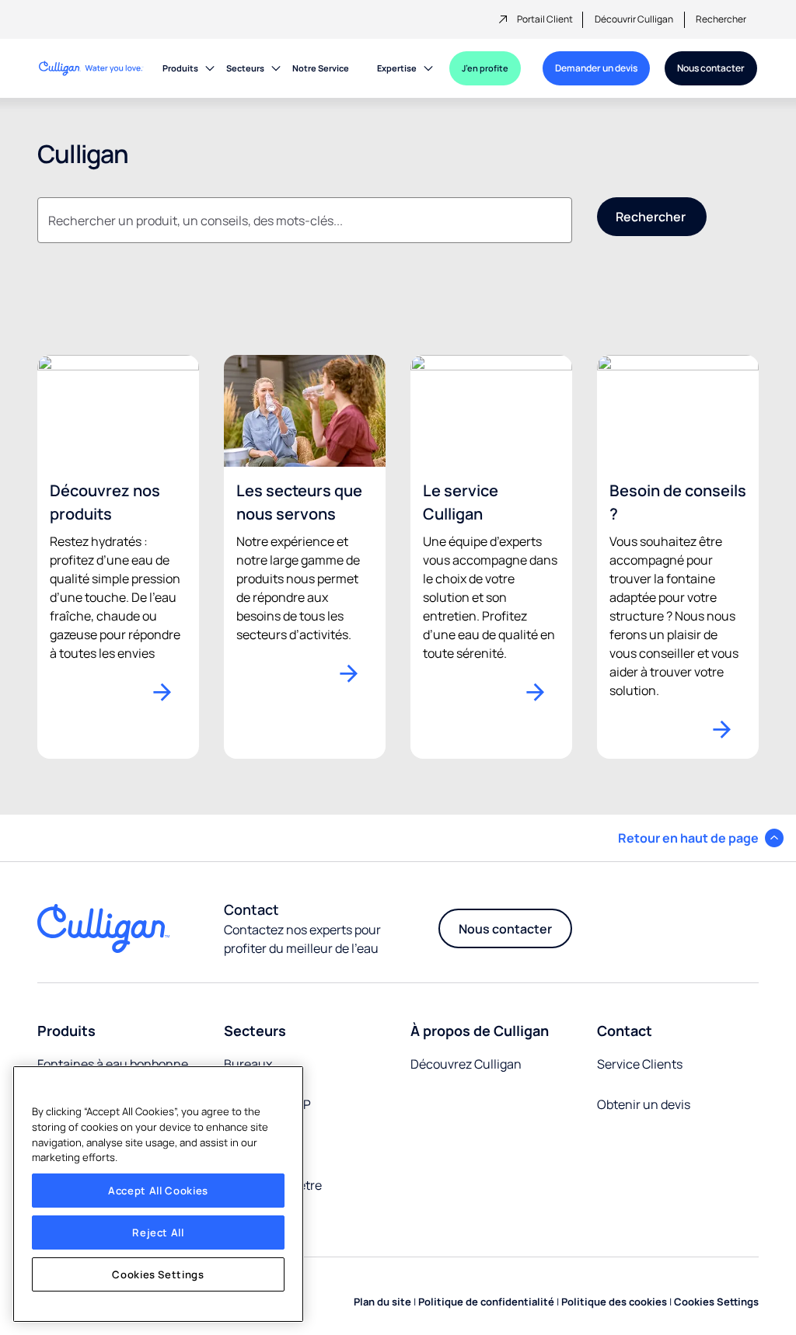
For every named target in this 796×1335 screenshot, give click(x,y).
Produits (180, 68)
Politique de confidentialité (486, 1302)
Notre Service (320, 68)
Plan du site (382, 1302)
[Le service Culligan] (491, 409)
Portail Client (545, 19)
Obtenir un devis (643, 1104)
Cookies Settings (158, 1274)
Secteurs (245, 68)
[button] (701, 838)
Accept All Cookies (158, 1191)
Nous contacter (711, 68)
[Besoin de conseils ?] (678, 409)
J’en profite (485, 68)
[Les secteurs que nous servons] (305, 409)
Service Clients (640, 1064)
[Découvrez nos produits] (118, 409)
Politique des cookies (614, 1302)
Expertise (397, 68)
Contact (624, 1030)
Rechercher (721, 19)
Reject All (158, 1232)
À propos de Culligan (479, 1030)
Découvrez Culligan (466, 1064)
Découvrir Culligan (634, 19)
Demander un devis (596, 68)
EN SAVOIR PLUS (169, 692)
